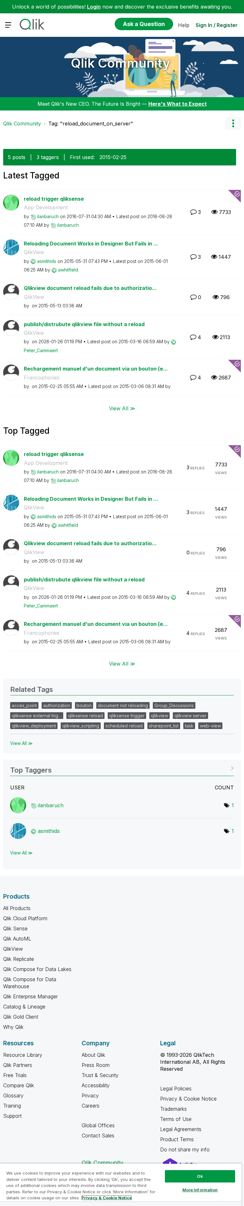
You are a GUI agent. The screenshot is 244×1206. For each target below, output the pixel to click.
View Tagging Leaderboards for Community (122, 768)
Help (183, 25)
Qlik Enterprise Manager (30, 996)
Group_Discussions (174, 705)
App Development (46, 207)
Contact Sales (98, 1135)
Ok (200, 1176)
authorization (56, 705)
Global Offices (98, 1125)
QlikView (34, 252)
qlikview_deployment (34, 725)
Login (94, 6)
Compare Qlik (18, 1085)
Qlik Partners (17, 1065)
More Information (200, 1189)
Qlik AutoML (17, 938)
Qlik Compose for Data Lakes (37, 969)
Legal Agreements (180, 1129)
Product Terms (177, 1139)
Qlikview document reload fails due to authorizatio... (90, 288)
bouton (84, 705)
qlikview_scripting (80, 725)
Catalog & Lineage (24, 1006)
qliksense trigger (127, 715)
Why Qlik (13, 1027)
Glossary (13, 1095)
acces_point (24, 705)
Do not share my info (185, 1149)
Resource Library (22, 1055)
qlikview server (190, 715)
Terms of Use (176, 1119)
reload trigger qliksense (54, 199)
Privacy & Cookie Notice (188, 1098)
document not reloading (123, 705)
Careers (90, 1105)
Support (12, 1116)
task (189, 725)
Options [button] (233, 123)
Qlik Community (120, 63)
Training (12, 1105)
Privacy (90, 1095)
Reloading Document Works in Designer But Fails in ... (91, 243)
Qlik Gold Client (20, 1017)
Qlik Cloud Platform (25, 918)
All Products (16, 908)
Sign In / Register (217, 25)
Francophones (41, 377)
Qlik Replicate (18, 959)
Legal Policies (176, 1088)
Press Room (96, 1065)
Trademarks (173, 1109)
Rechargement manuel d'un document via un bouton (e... (96, 368)
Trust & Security (100, 1075)
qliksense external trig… (37, 715)
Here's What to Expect (177, 104)
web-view (210, 725)
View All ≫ (122, 408)
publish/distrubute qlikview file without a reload (84, 324)
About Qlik (93, 1055)
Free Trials (15, 1075)
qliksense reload (85, 715)
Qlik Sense (15, 928)
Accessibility (96, 1085)
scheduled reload (124, 725)
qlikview (159, 715)
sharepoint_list (164, 725)
